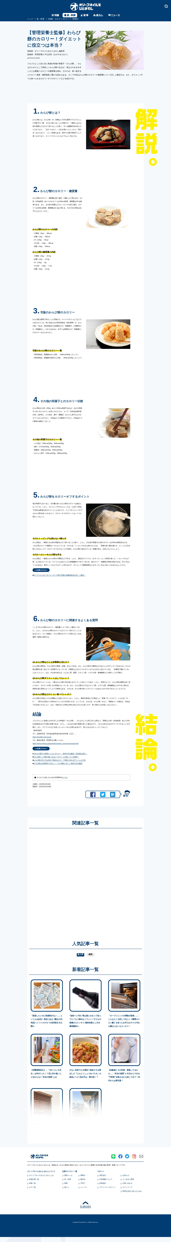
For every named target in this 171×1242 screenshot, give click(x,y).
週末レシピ (68, 1175)
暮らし (66, 1187)
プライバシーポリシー (107, 1187)
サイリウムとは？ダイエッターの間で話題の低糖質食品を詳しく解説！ (60, 575)
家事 (66, 1183)
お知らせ (125, 1175)
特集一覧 (32, 1183)
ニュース (83, 1187)
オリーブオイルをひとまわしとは (41, 1175)
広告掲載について (105, 1179)
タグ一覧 (32, 1187)
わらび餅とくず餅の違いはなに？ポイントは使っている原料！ (56, 757)
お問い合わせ (127, 1183)
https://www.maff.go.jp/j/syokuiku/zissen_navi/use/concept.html (56, 743)
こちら (65, 777)
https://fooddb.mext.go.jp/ (42, 737)
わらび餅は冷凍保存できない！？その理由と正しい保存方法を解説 (58, 763)
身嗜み (82, 1175)
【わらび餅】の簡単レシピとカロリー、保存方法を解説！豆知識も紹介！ (60, 754)
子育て (82, 1183)
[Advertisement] (63, 881)
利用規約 (102, 1183)
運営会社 (102, 1175)
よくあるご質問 (128, 1179)
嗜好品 (82, 1179)
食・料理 (67, 1179)
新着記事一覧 (34, 1179)
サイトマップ (127, 1187)
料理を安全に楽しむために (132, 1191)
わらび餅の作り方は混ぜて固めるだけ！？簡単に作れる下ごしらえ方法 (60, 760)
